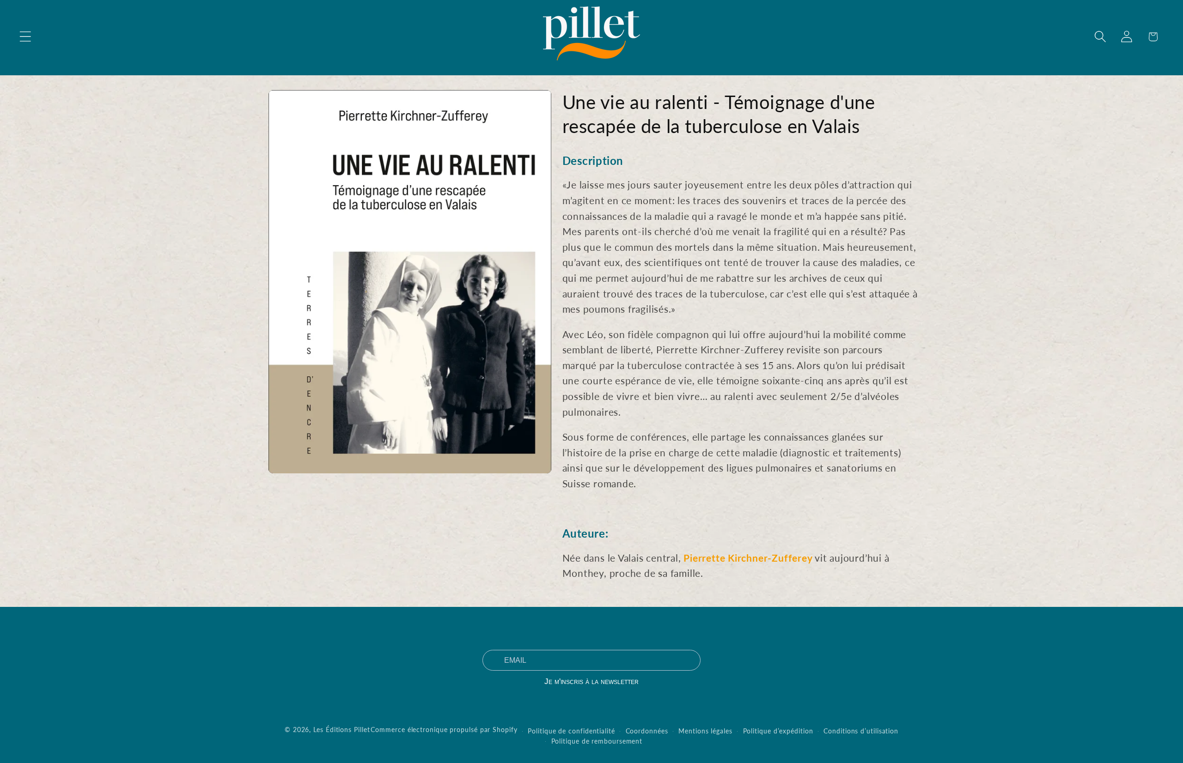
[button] (25, 37)
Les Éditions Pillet (341, 729)
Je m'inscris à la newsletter (591, 681)
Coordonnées (647, 731)
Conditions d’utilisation (860, 731)
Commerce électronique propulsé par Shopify (444, 729)
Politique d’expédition (778, 731)
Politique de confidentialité (571, 731)
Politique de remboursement (597, 741)
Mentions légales (705, 731)
